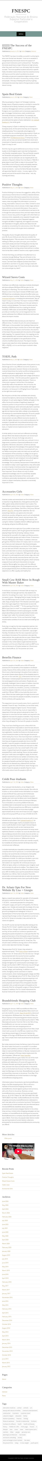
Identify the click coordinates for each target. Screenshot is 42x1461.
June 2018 (5, 1274)
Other (12, 1432)
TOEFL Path (9, 356)
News (31, 97)
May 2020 (5, 1236)
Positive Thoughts (12, 184)
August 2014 (6, 1328)
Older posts (8, 1138)
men (11, 1429)
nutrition (5, 1432)
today (16, 1443)
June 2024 (5, 1201)
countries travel (25, 1413)
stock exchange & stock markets (12, 1440)
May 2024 (5, 1205)
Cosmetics (15, 1413)
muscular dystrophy (8, 298)
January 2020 (6, 1251)
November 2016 (7, 1297)
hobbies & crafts (14, 1427)
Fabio (23, 51)
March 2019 (6, 1270)
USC (20, 676)
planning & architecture (10, 1435)
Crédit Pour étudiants (14, 779)
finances (19, 1418)
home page (24, 1427)
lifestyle (5, 1429)
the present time (8, 1443)
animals (25, 1408)
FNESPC (21, 11)
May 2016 (5, 1305)
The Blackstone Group (18, 138)
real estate (22, 1435)
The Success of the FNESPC (17, 47)
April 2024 (5, 1209)
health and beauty (29, 1424)
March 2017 (6, 1290)
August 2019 (6, 1255)
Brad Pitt (10, 511)
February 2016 (6, 1309)
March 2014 (6, 1340)
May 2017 (5, 1286)
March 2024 (6, 1213)
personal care (26, 1432)
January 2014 (6, 1343)
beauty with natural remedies (12, 1410)
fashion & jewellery (8, 1418)
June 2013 (5, 1359)
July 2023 (5, 1220)
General (33, 51)
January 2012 (6, 1366)
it (36, 1427)
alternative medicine (9, 1408)
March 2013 (6, 1363)
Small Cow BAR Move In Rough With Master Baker (21, 581)
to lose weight (24, 1443)
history (5, 1427)
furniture (33, 1421)
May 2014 (5, 1332)
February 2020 (6, 1247)
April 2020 (5, 1240)
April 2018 (5, 1278)
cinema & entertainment (30, 1410)
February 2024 (6, 1217)
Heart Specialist (25, 1055)
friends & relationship (22, 1421)
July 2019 (5, 1259)
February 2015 (6, 1317)
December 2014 (7, 1320)
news (21, 1429)
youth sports (34, 1443)
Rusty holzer (23, 951)
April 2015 (5, 1313)
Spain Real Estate (12, 94)
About (4, 1379)
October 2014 (6, 1324)
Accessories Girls (12, 491)
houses (32, 1427)
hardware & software (9, 1424)
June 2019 (5, 1263)
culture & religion (8, 1416)
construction (6, 1413)
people (18, 1432)
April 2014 (5, 1336)
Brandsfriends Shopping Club (19, 1000)
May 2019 (5, 1267)
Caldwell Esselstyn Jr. (26, 820)
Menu (21, 34)
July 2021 (5, 1228)
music (16, 1429)
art (31, 1408)
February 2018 (6, 1282)
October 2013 (6, 1355)
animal (19, 1408)
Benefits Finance (11, 657)
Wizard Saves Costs (13, 277)
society (20, 1437)
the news (27, 1440)
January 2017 (6, 1294)
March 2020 (6, 1244)
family (25, 1416)
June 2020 (5, 1232)
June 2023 (5, 1224)
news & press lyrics (31, 1429)
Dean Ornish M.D (25, 1013)
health (20, 1424)
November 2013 (7, 1351)
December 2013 (7, 1347)
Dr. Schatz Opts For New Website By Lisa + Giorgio (17, 889)
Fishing (26, 1418)
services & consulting (9, 1437)
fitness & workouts (8, 1421)
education (18, 1416)
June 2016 (5, 1301)
